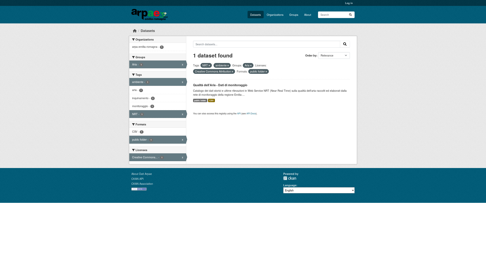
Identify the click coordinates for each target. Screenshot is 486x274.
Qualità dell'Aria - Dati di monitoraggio (220, 85)
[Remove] (209, 65)
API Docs (251, 113)
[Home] (135, 30)
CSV (211, 100)
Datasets (255, 15)
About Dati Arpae (141, 174)
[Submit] (350, 14)
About (307, 15)
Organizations (275, 15)
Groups (293, 15)
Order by (310, 55)
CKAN (289, 178)
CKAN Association (142, 184)
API (239, 113)
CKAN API (137, 179)
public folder (200, 100)
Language (289, 185)
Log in (349, 3)
